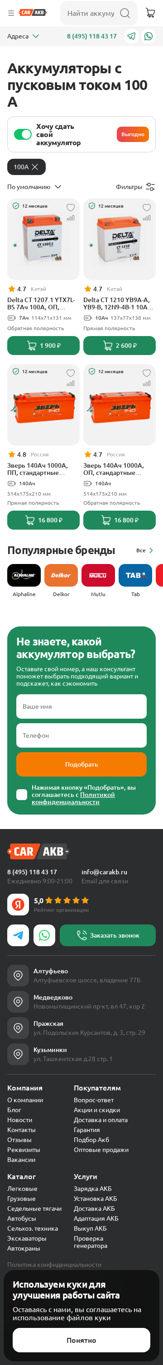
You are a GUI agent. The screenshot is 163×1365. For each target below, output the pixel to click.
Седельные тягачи (34, 1208)
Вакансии (21, 1159)
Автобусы (21, 1218)
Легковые (22, 1188)
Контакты (21, 1129)
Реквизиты (23, 1149)
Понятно (81, 1340)
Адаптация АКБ (96, 1218)
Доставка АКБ (94, 1208)
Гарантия (87, 1129)
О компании (25, 1100)
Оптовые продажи (101, 1149)
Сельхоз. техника (32, 1228)
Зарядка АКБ (93, 1188)
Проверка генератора (90, 1242)
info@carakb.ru (104, 872)
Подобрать (81, 764)
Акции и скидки (97, 1110)
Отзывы (19, 1139)
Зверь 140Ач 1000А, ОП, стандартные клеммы (113, 469)
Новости (19, 1119)
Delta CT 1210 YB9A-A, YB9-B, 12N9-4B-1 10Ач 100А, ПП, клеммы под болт (117, 303)
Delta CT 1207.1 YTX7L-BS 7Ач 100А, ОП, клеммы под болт (41, 303)
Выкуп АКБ (90, 1228)
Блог (14, 1110)
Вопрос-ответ (94, 1100)
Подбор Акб (91, 1139)
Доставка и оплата (101, 1119)
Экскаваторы (27, 1238)
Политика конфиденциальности (54, 1264)
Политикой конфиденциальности (73, 798)
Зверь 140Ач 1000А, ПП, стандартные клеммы (37, 469)
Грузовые (21, 1198)
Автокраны (23, 1248)
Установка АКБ (95, 1198)
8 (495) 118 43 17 (92, 36)
